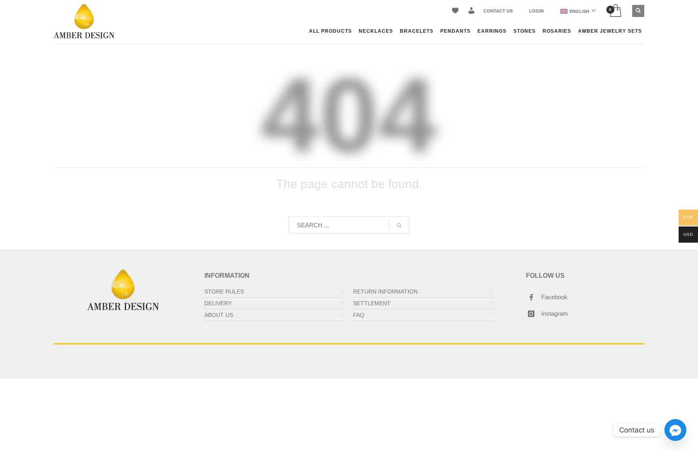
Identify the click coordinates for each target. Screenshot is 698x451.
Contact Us (498, 10)
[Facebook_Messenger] (675, 430)
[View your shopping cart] (615, 11)
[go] (399, 225)
